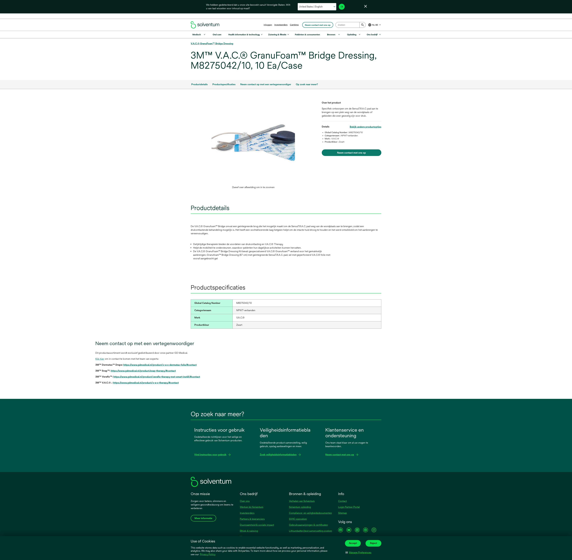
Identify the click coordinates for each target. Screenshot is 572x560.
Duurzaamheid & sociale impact (257, 525)
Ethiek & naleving (249, 530)
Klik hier (99, 358)
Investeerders (280, 25)
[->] (342, 7)
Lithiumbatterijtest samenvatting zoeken (310, 530)
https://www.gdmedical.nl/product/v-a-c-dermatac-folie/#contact (160, 364)
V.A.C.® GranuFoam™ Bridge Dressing (212, 43)
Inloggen (268, 25)
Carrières (294, 25)
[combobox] (351, 25)
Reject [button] (373, 543)
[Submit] (363, 25)
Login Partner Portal (349, 507)
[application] (253, 142)
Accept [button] (353, 543)
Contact (342, 501)
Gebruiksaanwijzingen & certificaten (308, 525)
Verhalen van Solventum (302, 501)
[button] (358, 552)
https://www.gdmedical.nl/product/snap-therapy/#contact (143, 370)
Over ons (245, 501)
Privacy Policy (207, 554)
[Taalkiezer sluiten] (365, 6)
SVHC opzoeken (298, 519)
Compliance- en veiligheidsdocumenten (310, 513)
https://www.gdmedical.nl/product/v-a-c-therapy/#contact (146, 382)
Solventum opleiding (300, 507)
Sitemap (342, 513)
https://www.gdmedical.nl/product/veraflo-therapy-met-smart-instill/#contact (156, 376)
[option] (253, 145)
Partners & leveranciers (252, 519)
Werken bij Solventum (251, 507)
